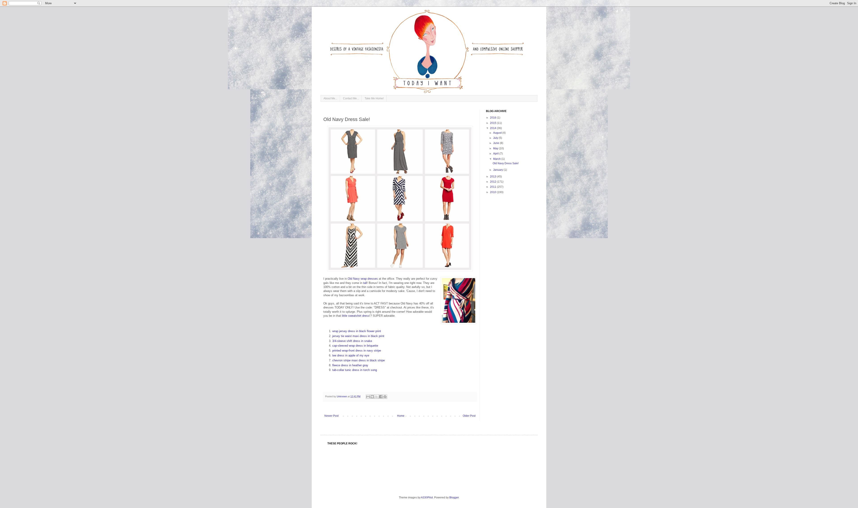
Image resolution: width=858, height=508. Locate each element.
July (496, 137)
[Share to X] (376, 396)
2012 (493, 181)
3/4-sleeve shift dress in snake (352, 341)
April (496, 153)
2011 (493, 186)
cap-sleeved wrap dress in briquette (355, 345)
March (497, 158)
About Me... (330, 98)
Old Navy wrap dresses (363, 278)
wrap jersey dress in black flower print (356, 331)
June (496, 143)
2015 (493, 123)
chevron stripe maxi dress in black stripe (358, 360)
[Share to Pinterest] (385, 396)
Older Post (469, 415)
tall (365, 283)
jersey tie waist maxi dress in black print (358, 336)
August (497, 132)
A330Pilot (427, 497)
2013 (493, 176)
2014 (493, 128)
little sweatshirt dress (355, 315)
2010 (493, 192)
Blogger (454, 497)
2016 (493, 117)
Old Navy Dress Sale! (506, 163)
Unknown (342, 396)
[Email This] (368, 396)
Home (400, 415)
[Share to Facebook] (381, 396)
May (496, 148)
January (498, 169)
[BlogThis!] (372, 396)
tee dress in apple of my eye (350, 355)
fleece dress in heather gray (350, 365)
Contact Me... (351, 98)
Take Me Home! (374, 98)
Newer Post (331, 415)
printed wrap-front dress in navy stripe (356, 350)
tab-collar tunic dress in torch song (354, 370)
